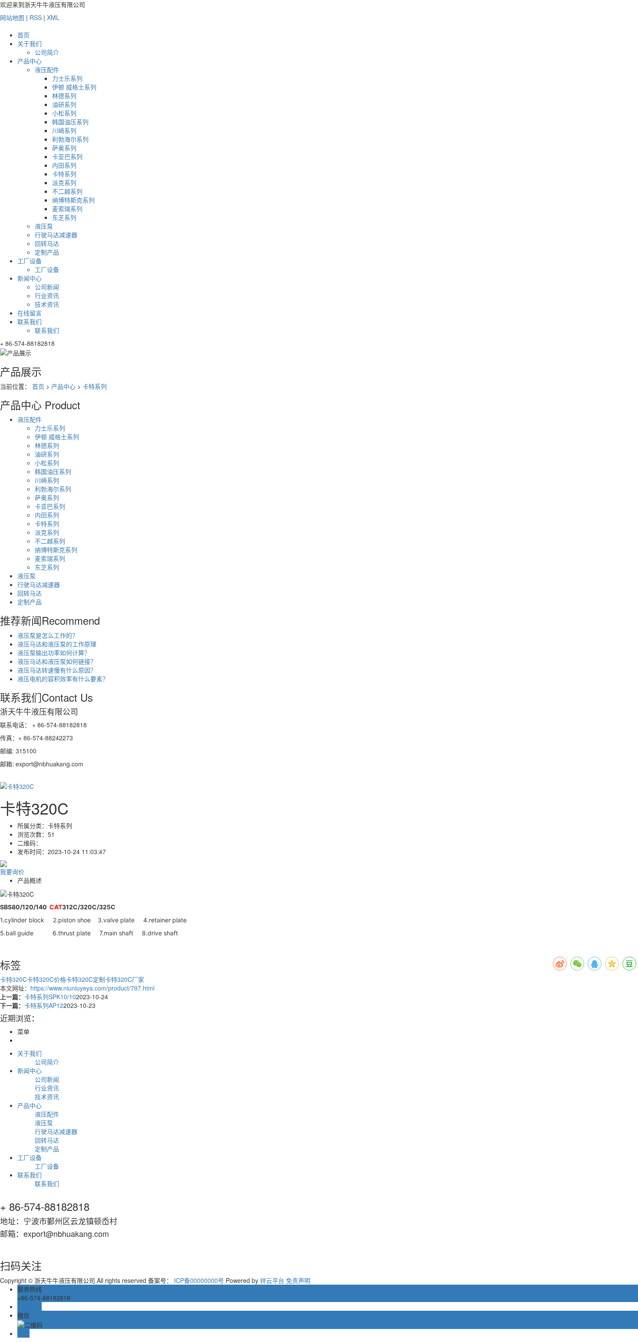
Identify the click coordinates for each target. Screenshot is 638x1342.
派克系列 (64, 182)
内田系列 (64, 165)
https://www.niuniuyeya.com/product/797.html (92, 988)
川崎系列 (64, 130)
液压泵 (44, 226)
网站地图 (12, 17)
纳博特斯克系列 (73, 200)
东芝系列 (64, 217)
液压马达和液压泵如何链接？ (56, 661)
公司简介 (47, 52)
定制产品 (47, 252)
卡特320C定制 (85, 979)
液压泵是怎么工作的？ (47, 635)
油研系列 (64, 104)
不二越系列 (67, 191)
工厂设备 (29, 260)
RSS (36, 17)
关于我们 (29, 43)
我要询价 (12, 871)
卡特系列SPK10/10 (50, 996)
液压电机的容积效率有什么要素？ (63, 678)
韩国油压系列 (70, 121)
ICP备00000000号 (199, 1280)
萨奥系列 (64, 147)
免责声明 (298, 1280)
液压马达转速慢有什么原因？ (56, 670)
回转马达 (47, 243)
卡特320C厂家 (124, 979)
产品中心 (29, 60)
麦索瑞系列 (67, 208)
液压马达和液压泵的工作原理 (56, 644)
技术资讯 (47, 304)
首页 (23, 34)
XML (53, 17)
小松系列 (64, 113)
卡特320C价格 (46, 979)
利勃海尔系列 (70, 139)
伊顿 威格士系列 (74, 87)
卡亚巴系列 (67, 156)
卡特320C (13, 979)
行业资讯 (47, 295)
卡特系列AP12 (43, 1005)
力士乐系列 (67, 78)
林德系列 (64, 95)
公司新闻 (47, 286)
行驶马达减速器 (56, 234)
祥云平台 (272, 1280)
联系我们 (29, 321)
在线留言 (29, 312)
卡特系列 (64, 173)
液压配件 (47, 69)
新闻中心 (29, 278)
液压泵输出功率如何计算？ (53, 652)
